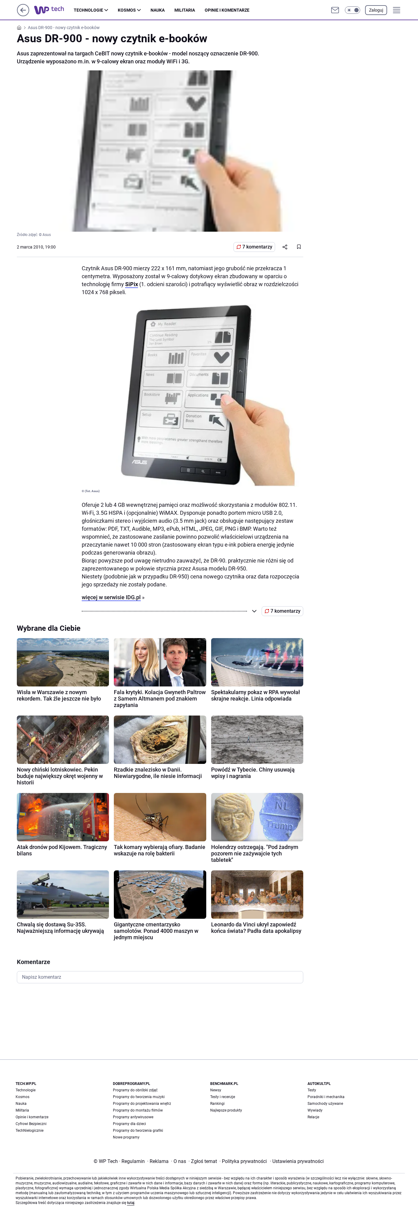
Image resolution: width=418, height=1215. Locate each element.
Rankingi (217, 1103)
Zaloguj (376, 10)
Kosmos (127, 10)
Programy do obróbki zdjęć (135, 1090)
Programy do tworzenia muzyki (139, 1097)
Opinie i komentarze (227, 10)
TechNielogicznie (29, 1130)
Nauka (158, 10)
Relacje (313, 1117)
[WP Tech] (54, 10)
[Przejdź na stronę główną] (23, 14)
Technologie (88, 10)
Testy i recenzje (222, 1097)
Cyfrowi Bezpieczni (31, 1124)
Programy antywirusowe (133, 1117)
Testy (312, 1090)
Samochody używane (325, 1103)
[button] (352, 10)
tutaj (130, 1203)
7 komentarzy (257, 247)
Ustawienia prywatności (297, 1161)
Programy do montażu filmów (138, 1110)
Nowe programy (126, 1137)
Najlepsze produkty (226, 1110)
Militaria (184, 10)
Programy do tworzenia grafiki (138, 1130)
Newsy (215, 1090)
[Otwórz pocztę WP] (335, 10)
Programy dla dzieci (129, 1124)
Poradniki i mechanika (326, 1097)
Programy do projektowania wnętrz (142, 1103)
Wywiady (315, 1110)
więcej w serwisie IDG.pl (111, 597)
